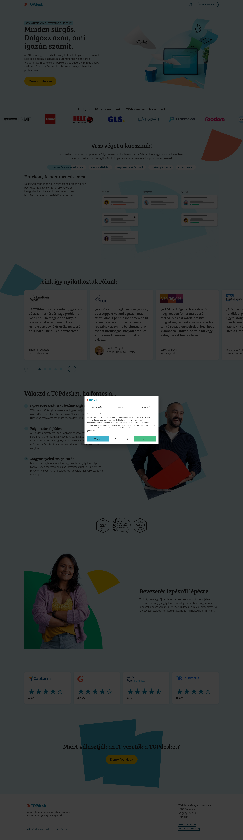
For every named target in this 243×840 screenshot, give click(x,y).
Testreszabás (120, 439)
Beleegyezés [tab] (97, 407)
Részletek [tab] (121, 407)
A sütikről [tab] (146, 407)
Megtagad (98, 439)
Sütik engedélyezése (145, 439)
